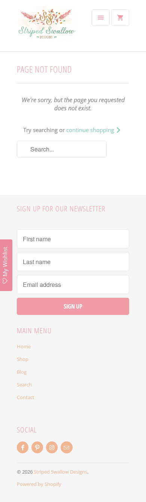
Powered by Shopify (39, 484)
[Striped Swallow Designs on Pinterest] (37, 447)
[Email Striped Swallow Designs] (66, 447)
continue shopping (91, 130)
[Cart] (120, 17)
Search (24, 384)
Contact (25, 397)
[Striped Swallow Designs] (47, 28)
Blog (22, 371)
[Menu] (101, 17)
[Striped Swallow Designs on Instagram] (52, 447)
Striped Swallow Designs (60, 471)
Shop (22, 359)
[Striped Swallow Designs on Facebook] (22, 447)
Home (24, 346)
